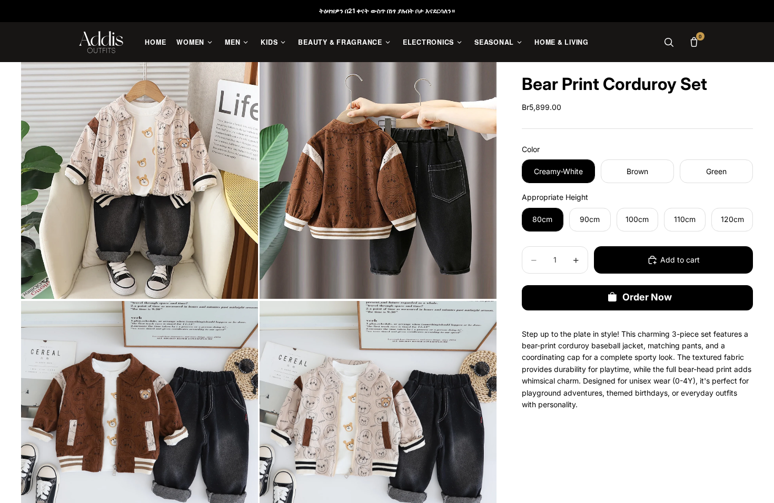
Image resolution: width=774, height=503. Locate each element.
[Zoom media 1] (139, 180)
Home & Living (561, 42)
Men (232, 42)
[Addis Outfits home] (101, 42)
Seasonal (494, 42)
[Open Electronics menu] (459, 42)
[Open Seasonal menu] (519, 42)
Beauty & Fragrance (340, 42)
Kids (269, 42)
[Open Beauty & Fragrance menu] (387, 42)
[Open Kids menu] (283, 42)
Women (190, 42)
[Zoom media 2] (378, 180)
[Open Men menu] (245, 42)
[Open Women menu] (209, 42)
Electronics (428, 42)
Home (155, 42)
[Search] (669, 42)
